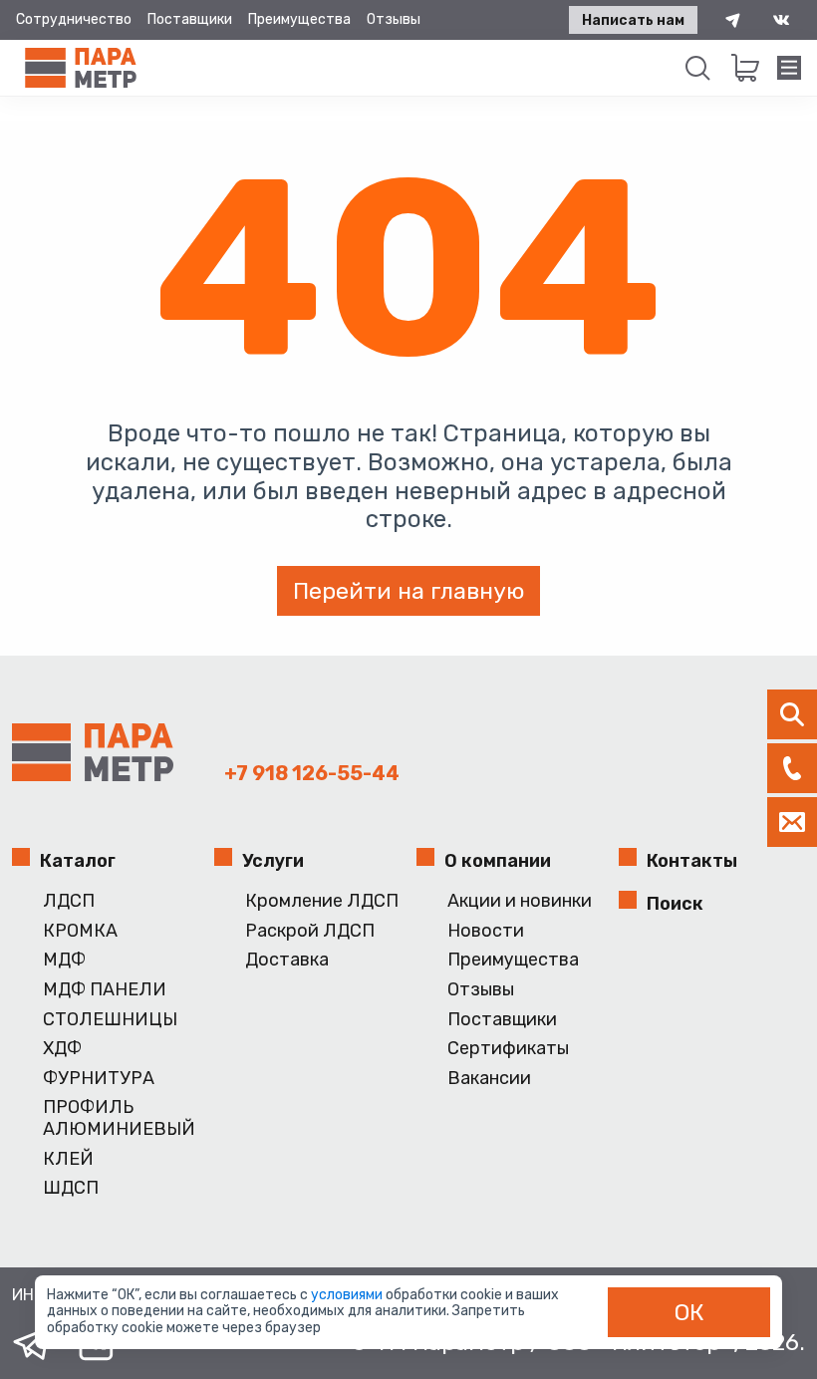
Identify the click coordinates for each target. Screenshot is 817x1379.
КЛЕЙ (68, 1159)
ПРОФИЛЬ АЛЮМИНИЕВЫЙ (119, 1118)
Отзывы (393, 19)
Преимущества (299, 19)
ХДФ (62, 1048)
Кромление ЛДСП (322, 901)
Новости (485, 931)
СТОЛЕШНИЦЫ (110, 1019)
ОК (689, 1312)
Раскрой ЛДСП (310, 931)
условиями (348, 1294)
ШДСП (71, 1188)
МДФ (64, 960)
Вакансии (489, 1078)
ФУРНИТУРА (98, 1078)
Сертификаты (508, 1048)
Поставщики (189, 19)
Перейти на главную (408, 591)
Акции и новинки (519, 901)
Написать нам (633, 20)
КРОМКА (80, 931)
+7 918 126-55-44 (312, 773)
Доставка (287, 960)
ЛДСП (69, 901)
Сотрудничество (74, 19)
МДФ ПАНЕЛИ (104, 989)
